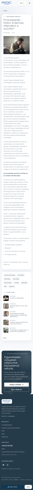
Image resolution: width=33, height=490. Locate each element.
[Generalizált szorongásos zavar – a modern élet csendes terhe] (6, 330)
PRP (5, 286)
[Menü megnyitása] (29, 3)
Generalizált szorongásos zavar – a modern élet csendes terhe (19, 330)
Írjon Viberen (16, 390)
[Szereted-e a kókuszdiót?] (6, 298)
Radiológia (24, 282)
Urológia (16, 282)
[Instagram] (7, 465)
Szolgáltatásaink (7, 425)
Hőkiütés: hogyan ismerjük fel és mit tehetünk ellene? (19, 323)
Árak (3, 431)
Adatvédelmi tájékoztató (25, 479)
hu (22, 3)
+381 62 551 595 (7, 446)
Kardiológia (7, 278)
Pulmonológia (8, 282)
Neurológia (16, 278)
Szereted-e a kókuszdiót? (17, 298)
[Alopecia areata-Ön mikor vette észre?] (6, 306)
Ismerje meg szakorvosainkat (11, 428)
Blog (4, 11)
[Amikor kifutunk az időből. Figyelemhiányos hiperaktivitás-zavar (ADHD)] (6, 313)
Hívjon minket (16, 385)
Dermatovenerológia (9, 275)
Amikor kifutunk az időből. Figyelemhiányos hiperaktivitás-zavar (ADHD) (18, 315)
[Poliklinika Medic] (7, 3)
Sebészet (11, 286)
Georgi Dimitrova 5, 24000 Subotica (13, 452)
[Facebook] (3, 465)
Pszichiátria (21, 275)
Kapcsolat (5, 437)
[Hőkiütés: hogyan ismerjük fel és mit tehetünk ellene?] (6, 322)
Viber (3, 449)
